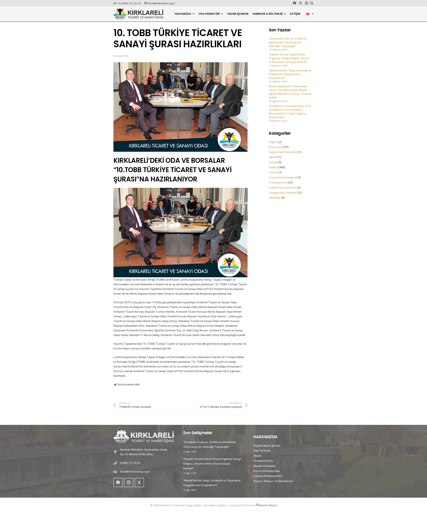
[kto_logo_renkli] (138, 14)
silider (272, 167)
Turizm (273, 172)
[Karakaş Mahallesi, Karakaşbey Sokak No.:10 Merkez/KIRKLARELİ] (116, 452)
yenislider (275, 198)
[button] (192, 13)
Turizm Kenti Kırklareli (283, 177)
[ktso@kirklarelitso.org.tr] (116, 471)
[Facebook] (294, 3)
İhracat (273, 162)
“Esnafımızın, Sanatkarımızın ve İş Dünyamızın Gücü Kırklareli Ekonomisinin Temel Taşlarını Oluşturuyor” (289, 111)
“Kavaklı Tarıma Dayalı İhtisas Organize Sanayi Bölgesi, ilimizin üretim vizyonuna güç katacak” (289, 58)
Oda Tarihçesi (262, 450)
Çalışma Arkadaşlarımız (267, 476)
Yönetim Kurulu (263, 461)
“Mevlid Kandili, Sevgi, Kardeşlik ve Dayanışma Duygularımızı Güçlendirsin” (290, 74)
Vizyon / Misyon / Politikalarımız (273, 481)
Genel (272, 157)
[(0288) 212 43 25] (116, 463)
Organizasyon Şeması (266, 445)
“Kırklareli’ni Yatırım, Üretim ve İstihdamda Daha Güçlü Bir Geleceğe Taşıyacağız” (288, 42)
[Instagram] (306, 3)
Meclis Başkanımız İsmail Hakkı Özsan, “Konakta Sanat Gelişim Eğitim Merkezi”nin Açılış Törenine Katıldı (290, 92)
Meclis (257, 456)
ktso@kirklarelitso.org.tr (135, 471)
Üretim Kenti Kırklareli (283, 187)
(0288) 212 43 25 (130, 463)
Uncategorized (278, 182)
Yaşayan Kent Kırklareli (283, 193)
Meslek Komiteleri (264, 466)
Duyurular (275, 147)
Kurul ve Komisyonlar (266, 471)
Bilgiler (273, 142)
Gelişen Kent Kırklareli (282, 152)
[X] (300, 3)
